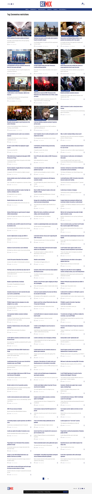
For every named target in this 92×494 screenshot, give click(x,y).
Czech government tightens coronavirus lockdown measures (17, 315)
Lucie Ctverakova (39, 46)
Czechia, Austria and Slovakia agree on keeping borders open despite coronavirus (45, 374)
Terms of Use (47, 491)
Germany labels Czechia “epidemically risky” (70, 338)
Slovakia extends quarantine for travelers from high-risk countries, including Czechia (18, 191)
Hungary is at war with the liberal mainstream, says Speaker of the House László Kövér (17, 456)
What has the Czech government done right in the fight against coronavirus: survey (72, 213)
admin (63, 114)
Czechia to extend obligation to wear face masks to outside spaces (44, 327)
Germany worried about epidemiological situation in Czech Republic (72, 237)
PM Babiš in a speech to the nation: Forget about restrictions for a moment (70, 303)
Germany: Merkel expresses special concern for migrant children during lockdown (18, 213)
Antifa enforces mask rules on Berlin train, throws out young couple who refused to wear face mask (72, 66)
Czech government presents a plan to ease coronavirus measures (18, 135)
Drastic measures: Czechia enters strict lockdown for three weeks (71, 157)
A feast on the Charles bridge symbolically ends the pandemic (44, 422)
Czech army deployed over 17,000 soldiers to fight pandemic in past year (44, 169)
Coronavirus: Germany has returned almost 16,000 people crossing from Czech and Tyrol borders (72, 169)
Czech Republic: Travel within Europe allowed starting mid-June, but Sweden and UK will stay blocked (46, 456)
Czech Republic (38, 35)
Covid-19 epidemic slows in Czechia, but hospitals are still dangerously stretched (46, 135)
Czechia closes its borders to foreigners (69, 190)
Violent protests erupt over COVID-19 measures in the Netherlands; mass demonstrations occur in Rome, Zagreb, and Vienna (46, 94)
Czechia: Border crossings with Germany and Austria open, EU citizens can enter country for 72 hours (19, 467)
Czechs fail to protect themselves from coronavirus (17, 260)
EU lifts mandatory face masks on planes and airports (18, 38)
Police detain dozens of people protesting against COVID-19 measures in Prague (19, 157)
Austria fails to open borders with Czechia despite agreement (71, 456)
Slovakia (67, 90)
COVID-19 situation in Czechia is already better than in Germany (72, 107)
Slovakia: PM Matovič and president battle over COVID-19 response (72, 283)
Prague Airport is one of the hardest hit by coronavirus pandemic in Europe (18, 444)
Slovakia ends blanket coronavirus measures (70, 93)
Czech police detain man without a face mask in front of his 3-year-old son (72, 147)
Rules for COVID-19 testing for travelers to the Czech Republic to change (44, 191)
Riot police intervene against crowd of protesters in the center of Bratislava (18, 123)
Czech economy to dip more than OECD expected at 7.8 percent (45, 410)
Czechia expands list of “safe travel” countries (70, 421)
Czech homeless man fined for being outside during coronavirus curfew (44, 147)
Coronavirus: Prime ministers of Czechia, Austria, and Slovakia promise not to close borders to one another (45, 362)
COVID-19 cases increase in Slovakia (14, 409)
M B (9, 44)
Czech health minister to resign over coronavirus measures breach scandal (46, 315)
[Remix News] (46, 4)
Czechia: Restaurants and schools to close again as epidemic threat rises (71, 260)
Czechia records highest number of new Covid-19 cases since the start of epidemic (45, 386)
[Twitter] (10, 4)
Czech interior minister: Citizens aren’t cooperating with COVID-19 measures (45, 237)
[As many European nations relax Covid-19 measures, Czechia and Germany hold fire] (46, 56)
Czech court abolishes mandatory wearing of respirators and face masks (45, 123)
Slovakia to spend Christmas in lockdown (15, 282)
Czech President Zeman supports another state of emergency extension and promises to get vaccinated (72, 249)
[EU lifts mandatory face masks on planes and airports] (19, 29)
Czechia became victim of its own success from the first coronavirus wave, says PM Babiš (18, 362)
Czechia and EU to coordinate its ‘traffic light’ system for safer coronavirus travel (72, 293)
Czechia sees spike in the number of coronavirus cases (18, 431)
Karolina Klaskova (65, 73)
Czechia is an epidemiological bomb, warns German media (45, 224)
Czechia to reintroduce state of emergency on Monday (45, 338)
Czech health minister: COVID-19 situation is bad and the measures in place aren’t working (72, 179)
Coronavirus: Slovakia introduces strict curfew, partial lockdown (18, 327)
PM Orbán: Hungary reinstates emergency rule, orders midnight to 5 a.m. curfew (18, 303)
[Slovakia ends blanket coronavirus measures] (73, 84)
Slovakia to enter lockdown (39, 260)
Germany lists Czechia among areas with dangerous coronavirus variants (44, 179)
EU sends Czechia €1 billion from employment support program (18, 147)
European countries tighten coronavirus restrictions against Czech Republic (44, 398)
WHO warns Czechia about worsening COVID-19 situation (72, 361)
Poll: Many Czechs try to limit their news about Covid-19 (18, 270)
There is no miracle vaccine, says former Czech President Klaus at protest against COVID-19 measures (72, 225)
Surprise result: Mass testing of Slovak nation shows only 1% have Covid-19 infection (45, 303)
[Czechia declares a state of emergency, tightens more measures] (19, 84)
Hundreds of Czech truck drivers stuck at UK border (17, 248)
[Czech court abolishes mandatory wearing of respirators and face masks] (46, 113)
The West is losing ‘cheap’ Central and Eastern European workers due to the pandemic (45, 249)
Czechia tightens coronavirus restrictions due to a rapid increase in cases (18, 339)
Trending (75, 35)
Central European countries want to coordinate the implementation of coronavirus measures (71, 350)
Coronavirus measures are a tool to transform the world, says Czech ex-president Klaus (18, 293)
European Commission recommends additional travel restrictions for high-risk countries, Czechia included (71, 201)
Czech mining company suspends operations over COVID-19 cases (19, 422)
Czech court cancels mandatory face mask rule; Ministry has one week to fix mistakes (45, 293)
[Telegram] (13, 4)
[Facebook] (8, 4)
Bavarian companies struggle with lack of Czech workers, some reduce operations (19, 169)
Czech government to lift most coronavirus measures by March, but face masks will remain (18, 66)
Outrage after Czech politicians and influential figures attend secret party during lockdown (45, 201)
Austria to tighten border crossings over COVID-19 (17, 236)
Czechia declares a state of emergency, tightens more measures (18, 94)
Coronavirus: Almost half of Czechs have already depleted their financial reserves (45, 271)
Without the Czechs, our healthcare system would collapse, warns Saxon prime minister (44, 213)
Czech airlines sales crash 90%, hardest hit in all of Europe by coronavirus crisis (19, 225)
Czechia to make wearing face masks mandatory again (18, 397)
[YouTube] (11, 4)
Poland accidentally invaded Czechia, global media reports (46, 443)
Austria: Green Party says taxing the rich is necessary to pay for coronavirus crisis (45, 432)
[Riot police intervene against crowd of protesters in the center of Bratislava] (19, 113)
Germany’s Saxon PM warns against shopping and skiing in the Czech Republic (46, 283)
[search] (83, 4)
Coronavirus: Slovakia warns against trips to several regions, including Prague (71, 386)
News (9, 35)
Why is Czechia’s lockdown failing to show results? (71, 134)
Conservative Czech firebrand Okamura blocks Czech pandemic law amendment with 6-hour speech (71, 39)
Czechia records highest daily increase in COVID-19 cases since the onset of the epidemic (19, 374)
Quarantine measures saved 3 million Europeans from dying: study (71, 444)
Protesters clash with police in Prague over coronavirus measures (72, 327)
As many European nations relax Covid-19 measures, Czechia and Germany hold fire (44, 66)
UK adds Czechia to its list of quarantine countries (17, 385)
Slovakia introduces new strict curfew (15, 200)
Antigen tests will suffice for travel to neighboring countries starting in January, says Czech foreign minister (72, 271)
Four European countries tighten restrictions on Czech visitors (72, 410)
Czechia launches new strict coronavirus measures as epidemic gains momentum (45, 350)
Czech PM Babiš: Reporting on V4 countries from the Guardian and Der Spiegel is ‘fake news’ (71, 374)
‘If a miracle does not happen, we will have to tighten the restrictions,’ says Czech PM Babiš (72, 315)
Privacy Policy (40, 491)
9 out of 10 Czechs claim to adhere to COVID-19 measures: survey (45, 157)
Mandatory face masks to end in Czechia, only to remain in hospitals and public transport (46, 39)
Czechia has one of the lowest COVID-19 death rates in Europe (18, 350)
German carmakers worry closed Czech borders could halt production (19, 179)
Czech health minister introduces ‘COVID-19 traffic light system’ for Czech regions (72, 398)
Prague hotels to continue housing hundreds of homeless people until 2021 (72, 432)
